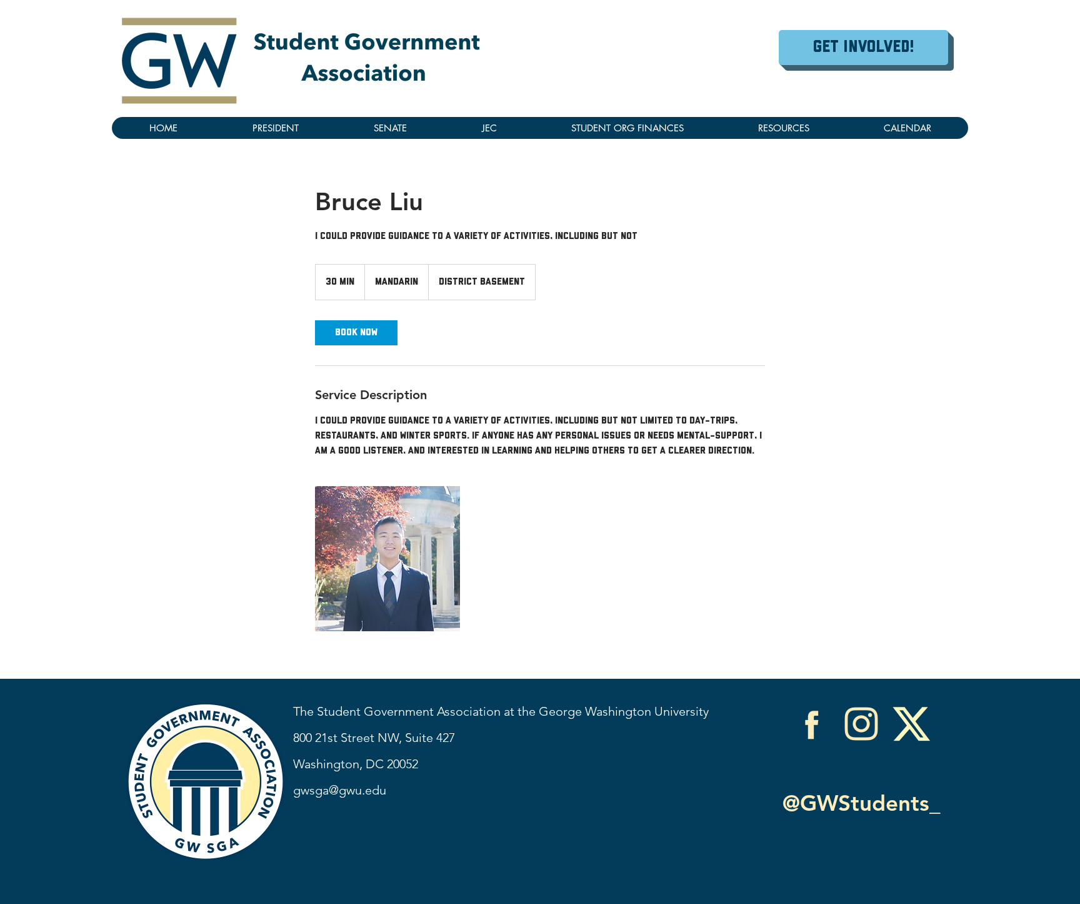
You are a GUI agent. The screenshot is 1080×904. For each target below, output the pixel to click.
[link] (356, 332)
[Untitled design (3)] (911, 723)
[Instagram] (861, 723)
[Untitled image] (387, 558)
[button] (783, 128)
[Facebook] (811, 723)
